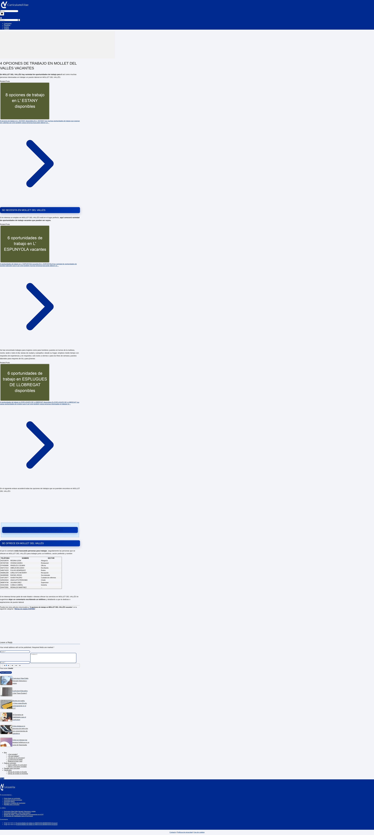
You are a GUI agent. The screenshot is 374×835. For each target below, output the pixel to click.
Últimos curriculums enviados (17, 766)
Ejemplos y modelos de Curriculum (14, 803)
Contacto (173, 832)
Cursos (6, 27)
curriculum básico (9, 801)
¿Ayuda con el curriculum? (16, 758)
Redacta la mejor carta (15, 761)
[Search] (19, 20)
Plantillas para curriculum (12, 768)
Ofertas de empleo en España (17, 772)
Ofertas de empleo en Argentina (18, 773)
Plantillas (7, 25)
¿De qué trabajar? (13, 756)
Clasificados (8, 770)
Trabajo (6, 29)
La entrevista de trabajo (15, 759)
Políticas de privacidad (185, 832)
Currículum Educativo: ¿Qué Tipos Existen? (17, 813)
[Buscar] (2, 13)
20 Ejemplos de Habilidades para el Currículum (18, 816)
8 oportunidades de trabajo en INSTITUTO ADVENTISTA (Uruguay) (37, 823)
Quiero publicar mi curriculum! (17, 765)
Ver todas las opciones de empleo (40, 530)
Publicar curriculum (10, 763)
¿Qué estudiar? (13, 754)
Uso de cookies (199, 832)
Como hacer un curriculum (12, 798)
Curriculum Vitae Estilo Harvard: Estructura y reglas (20, 811)
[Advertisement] (57, 44)
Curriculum (7, 23)
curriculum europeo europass (13, 800)
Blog (5, 752)
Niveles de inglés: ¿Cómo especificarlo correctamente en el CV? (24, 814)
